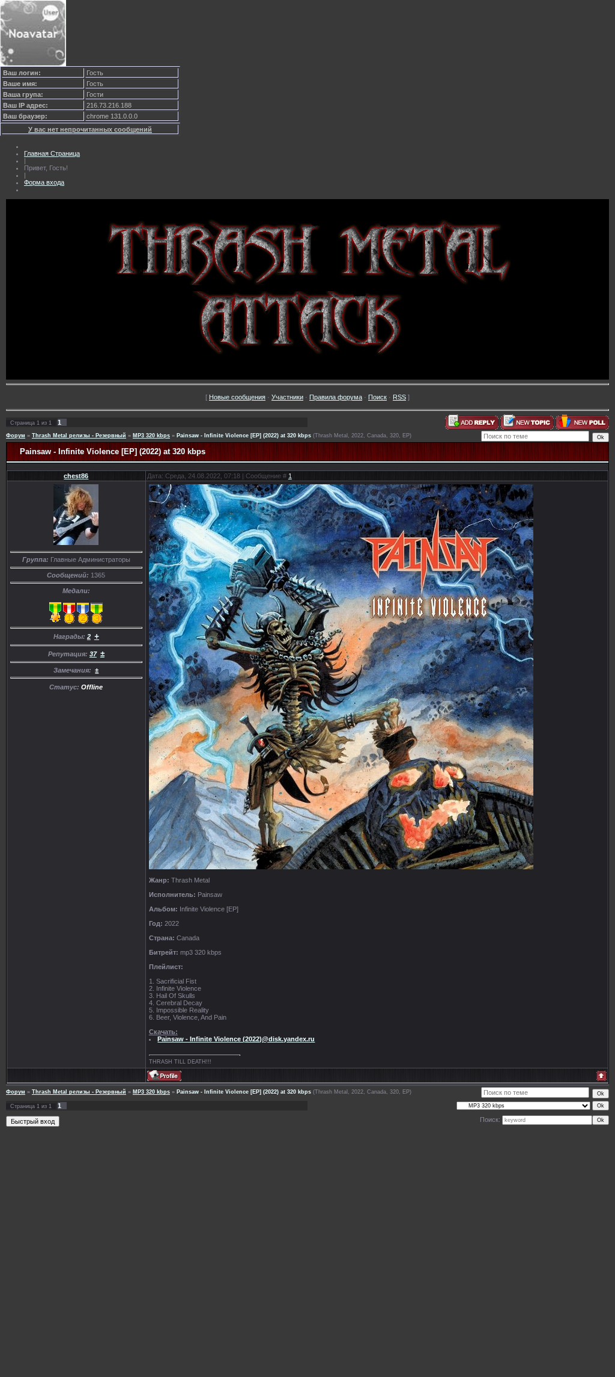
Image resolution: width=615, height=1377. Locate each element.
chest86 (76, 475)
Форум (15, 436)
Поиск (377, 397)
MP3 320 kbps (151, 436)
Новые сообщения (237, 397)
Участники (287, 397)
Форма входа (44, 182)
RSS (399, 397)
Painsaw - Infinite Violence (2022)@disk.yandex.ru (236, 1039)
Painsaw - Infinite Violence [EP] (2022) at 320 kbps (244, 436)
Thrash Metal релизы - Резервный (79, 436)
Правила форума (335, 397)
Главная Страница (52, 153)
